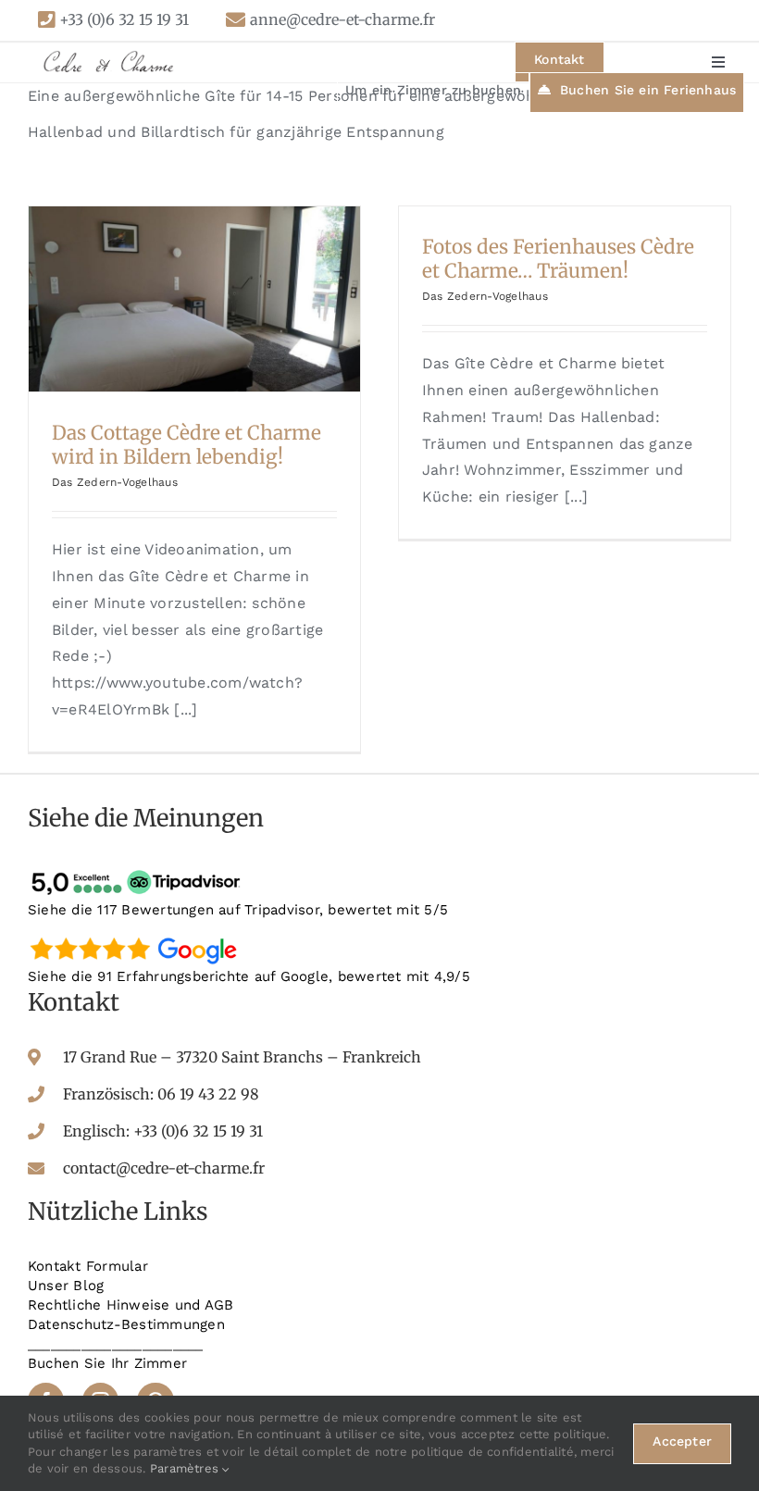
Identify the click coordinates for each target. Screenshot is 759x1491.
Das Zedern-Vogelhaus (115, 482)
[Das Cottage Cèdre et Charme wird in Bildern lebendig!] (194, 298)
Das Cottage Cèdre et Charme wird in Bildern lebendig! (186, 445)
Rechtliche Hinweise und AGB (130, 1305)
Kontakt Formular (88, 1266)
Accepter (682, 1441)
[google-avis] (139, 936)
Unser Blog (66, 1285)
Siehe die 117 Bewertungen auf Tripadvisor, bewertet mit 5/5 (238, 909)
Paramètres (186, 1468)
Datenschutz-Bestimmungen (126, 1324)
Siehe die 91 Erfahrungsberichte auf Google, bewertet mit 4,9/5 (249, 976)
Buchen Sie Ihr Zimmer (107, 1363)
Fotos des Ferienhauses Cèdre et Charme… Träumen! (558, 259)
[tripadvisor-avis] (139, 870)
